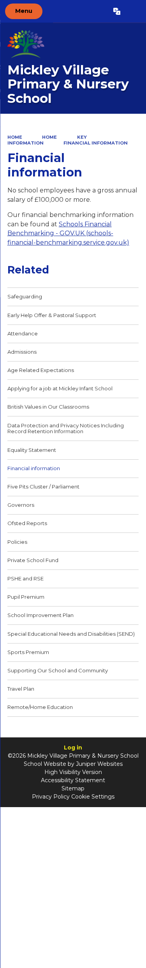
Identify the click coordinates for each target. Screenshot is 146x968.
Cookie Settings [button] (92, 796)
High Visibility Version (73, 772)
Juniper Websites (99, 763)
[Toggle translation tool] (117, 11)
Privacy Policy (51, 796)
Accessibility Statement (73, 780)
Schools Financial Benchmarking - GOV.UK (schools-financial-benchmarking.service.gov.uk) (68, 233)
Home (14, 137)
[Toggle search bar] (133, 11)
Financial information (95, 143)
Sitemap (73, 788)
